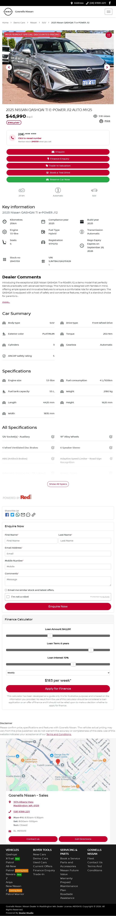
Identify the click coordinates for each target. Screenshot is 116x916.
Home (5, 22)
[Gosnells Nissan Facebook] (110, 3)
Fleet (90, 858)
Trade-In (38, 874)
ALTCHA (105, 597)
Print (107, 121)
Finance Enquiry (59, 158)
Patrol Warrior (15, 894)
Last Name (65, 534)
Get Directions (83, 839)
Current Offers (42, 866)
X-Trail (10, 858)
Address (79, 3)
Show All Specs (58, 484)
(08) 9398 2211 (98, 3)
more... (6, 302)
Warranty (66, 878)
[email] (23, 514)
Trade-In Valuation (60, 165)
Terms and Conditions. (58, 734)
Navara (10, 874)
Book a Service (70, 858)
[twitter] (12, 514)
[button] (108, 12)
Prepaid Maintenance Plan (69, 886)
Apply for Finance (58, 688)
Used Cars (40, 862)
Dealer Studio (26, 913)
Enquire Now (58, 606)
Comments (12, 573)
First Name (11, 534)
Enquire (60, 152)
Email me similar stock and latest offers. (31, 590)
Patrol (10, 862)
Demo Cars (19, 22)
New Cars (39, 854)
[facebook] (7, 514)
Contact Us (33, 839)
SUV (44, 22)
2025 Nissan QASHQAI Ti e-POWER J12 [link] (70, 22)
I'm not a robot (20, 596)
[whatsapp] (17, 514)
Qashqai (11, 854)
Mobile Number (14, 560)
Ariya (9, 882)
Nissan (33, 22)
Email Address (13, 547)
